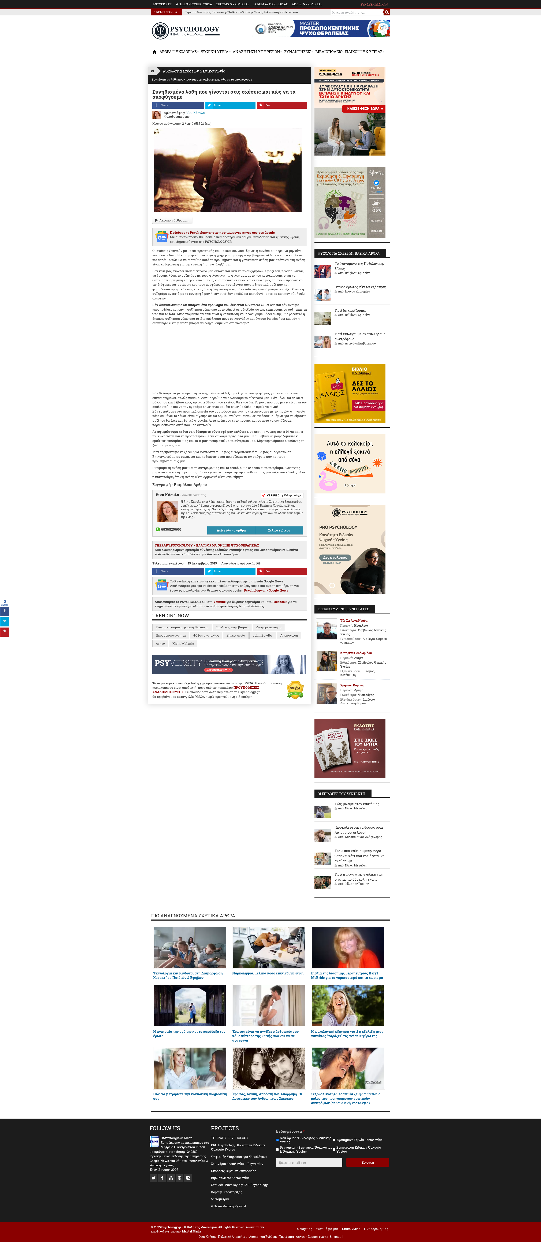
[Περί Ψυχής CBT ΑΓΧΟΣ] (349, 202)
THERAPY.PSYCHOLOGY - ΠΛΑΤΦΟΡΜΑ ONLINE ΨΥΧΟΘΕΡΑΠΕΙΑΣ (207, 545)
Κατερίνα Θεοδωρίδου (356, 653)
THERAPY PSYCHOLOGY (230, 1138)
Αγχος (160, 643)
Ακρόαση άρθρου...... (174, 220)
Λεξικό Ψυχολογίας (307, 4)
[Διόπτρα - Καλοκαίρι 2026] (349, 463)
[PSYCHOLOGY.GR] (186, 31)
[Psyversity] (229, 664)
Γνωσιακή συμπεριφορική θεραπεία (182, 627)
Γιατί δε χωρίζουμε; (350, 310)
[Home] (152, 70)
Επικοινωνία (236, 635)
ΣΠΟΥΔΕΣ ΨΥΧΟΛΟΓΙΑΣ (232, 4)
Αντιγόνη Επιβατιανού (360, 343)
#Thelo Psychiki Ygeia (194, 4)
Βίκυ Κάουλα (168, 494)
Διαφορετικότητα (268, 627)
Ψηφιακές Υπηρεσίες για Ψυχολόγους (239, 1157)
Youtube (219, 602)
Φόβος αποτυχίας (206, 635)
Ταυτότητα (287, 1237)
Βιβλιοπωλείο (329, 51)
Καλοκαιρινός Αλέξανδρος (363, 837)
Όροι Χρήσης (207, 1237)
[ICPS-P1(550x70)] (321, 28)
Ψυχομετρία (220, 1199)
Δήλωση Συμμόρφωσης (312, 1237)
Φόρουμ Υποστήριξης (226, 1192)
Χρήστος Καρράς (351, 685)
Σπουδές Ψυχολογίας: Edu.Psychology (239, 1185)
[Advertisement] (229, 357)
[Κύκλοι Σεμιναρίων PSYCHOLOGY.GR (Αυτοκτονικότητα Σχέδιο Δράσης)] (349, 111)
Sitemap (335, 1237)
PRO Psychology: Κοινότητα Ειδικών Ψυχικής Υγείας (238, 1147)
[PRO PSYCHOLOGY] (349, 549)
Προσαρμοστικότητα (171, 635)
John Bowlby (263, 635)
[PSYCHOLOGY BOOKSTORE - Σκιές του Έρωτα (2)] (349, 748)
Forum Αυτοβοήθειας (270, 4)
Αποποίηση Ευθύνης (263, 1237)
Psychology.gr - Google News (266, 590)
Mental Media (191, 1231)
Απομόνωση (289, 635)
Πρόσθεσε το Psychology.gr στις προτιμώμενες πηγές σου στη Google (222, 232)
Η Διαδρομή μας (376, 1229)
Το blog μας (303, 1229)
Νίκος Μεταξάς (355, 808)
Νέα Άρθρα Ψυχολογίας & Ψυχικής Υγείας (305, 1140)
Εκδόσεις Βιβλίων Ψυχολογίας (233, 1171)
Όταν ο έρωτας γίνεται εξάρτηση (360, 287)
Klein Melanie (183, 643)
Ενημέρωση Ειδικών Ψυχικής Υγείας (358, 1149)
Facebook (279, 602)
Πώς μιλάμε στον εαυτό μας (357, 804)
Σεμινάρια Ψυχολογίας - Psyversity (237, 1163)
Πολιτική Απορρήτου (232, 1237)
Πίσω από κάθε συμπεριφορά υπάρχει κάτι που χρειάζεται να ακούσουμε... (359, 855)
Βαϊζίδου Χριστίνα (357, 273)
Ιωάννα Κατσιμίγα (357, 291)
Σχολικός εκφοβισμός (232, 627)
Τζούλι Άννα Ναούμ (353, 621)
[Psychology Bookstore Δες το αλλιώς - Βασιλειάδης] (349, 393)
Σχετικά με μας (327, 1229)
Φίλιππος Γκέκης (357, 884)
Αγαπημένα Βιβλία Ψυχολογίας (359, 1140)
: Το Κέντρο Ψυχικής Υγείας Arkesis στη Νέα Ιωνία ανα (242, 12)
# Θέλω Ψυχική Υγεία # (228, 1206)
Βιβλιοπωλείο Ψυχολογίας (230, 1178)
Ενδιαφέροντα (290, 1131)
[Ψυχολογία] (154, 52)
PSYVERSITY (162, 4)
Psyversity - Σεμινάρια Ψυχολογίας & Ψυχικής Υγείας (306, 1149)
